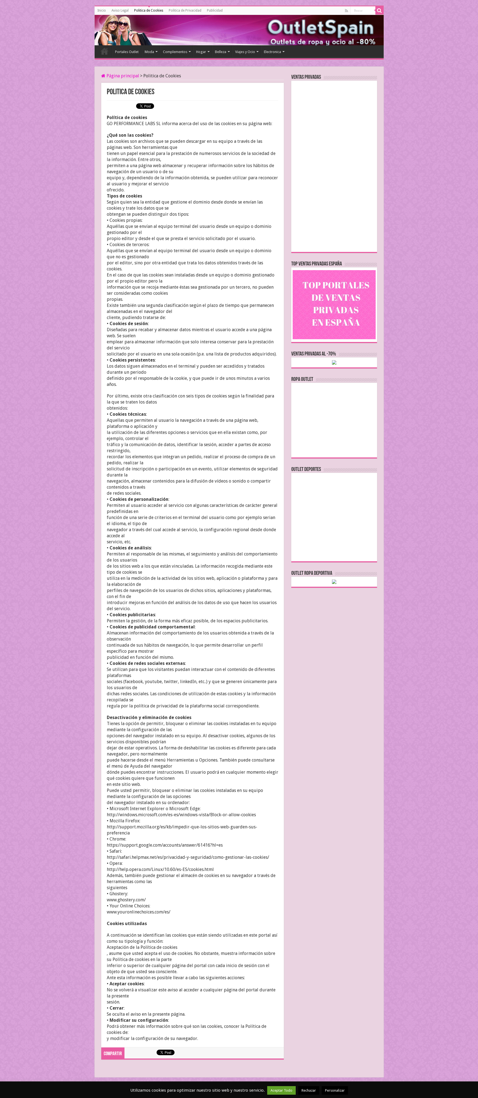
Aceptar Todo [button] (281, 1090)
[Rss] (346, 10)
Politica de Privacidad (185, 10)
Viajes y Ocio (245, 52)
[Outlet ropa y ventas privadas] (119, 29)
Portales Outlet (127, 52)
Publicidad (215, 10)
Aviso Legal (120, 10)
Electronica (272, 52)
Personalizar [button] (335, 1090)
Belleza (220, 52)
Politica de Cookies (148, 10)
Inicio (101, 10)
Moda (149, 52)
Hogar (201, 52)
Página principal (122, 75)
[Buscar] (379, 10)
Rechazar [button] (309, 1090)
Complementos (175, 52)
